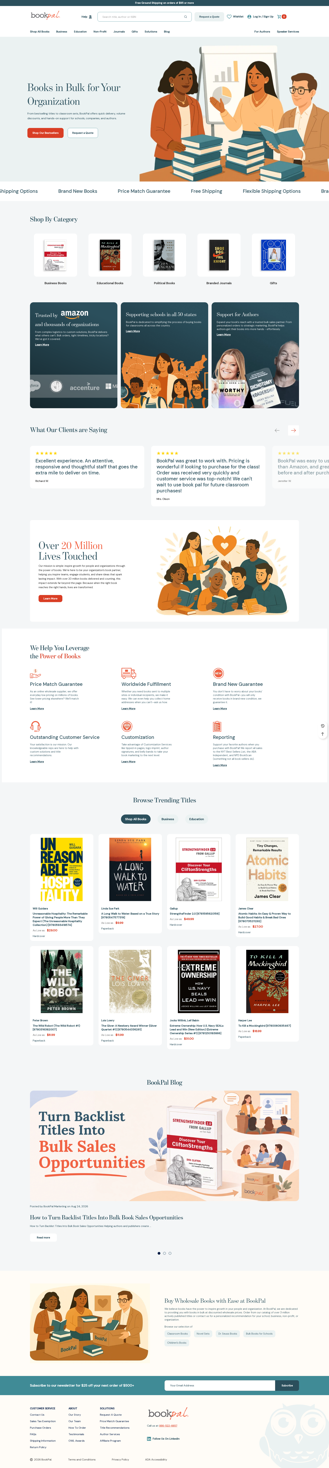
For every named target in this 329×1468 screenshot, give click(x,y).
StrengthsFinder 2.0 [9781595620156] (195, 913)
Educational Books (110, 283)
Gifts (273, 283)
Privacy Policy (120, 1459)
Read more (43, 1237)
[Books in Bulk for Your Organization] (164, 109)
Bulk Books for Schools (259, 1333)
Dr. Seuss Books (227, 1333)
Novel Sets (203, 1333)
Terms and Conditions (82, 1459)
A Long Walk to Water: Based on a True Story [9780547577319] (130, 915)
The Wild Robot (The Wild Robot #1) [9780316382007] (56, 1027)
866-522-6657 (168, 1425)
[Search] (185, 16)
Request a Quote (209, 16)
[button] (293, 430)
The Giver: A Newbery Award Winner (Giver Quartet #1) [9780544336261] (129, 1027)
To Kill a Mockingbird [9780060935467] (264, 1025)
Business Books (56, 283)
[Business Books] (55, 255)
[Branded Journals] (219, 255)
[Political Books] (164, 255)
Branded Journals (219, 283)
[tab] (136, 819)
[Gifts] (273, 255)
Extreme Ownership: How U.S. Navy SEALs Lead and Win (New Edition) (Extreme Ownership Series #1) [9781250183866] (196, 1029)
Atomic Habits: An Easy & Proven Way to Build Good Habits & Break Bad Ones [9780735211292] (264, 917)
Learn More (50, 598)
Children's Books (176, 1342)
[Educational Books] (110, 255)
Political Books (164, 283)
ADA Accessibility (156, 1459)
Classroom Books (177, 1333)
